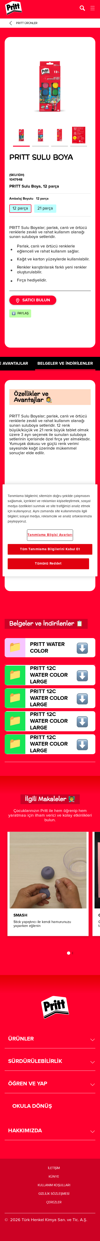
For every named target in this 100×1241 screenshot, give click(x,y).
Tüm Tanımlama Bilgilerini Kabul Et (50, 549)
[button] (50, 1039)
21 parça (45, 208)
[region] (50, 530)
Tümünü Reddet (48, 563)
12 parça (20, 208)
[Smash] (48, 884)
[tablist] (50, 953)
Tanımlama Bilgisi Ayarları (49, 535)
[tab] (68, 953)
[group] (50, 99)
